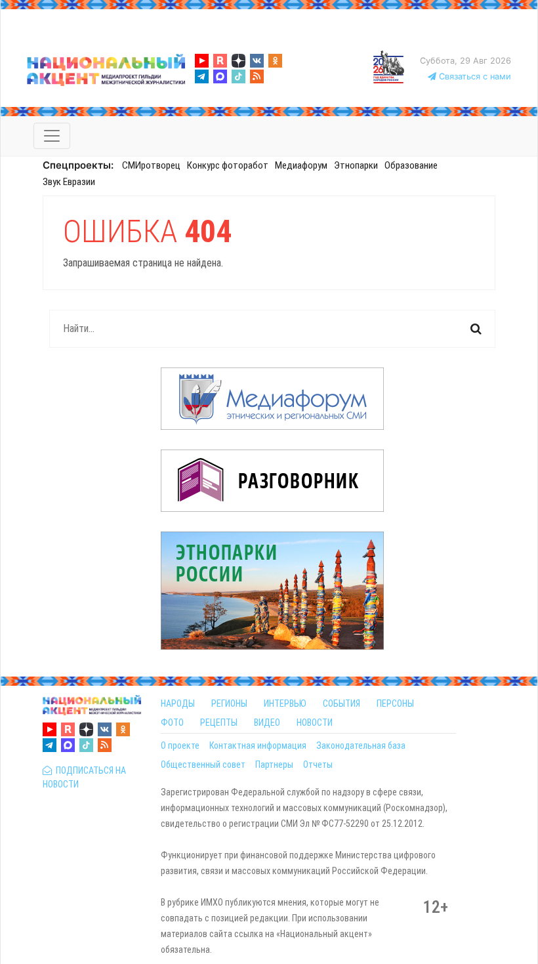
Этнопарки (356, 165)
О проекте (180, 745)
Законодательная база (360, 745)
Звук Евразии (69, 182)
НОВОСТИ (315, 722)
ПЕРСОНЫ (395, 703)
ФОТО (172, 722)
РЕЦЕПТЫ (219, 722)
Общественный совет (203, 764)
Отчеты (318, 764)
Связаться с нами (473, 76)
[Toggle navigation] (51, 136)
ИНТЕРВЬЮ (285, 703)
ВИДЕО (267, 722)
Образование (411, 165)
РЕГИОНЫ (229, 703)
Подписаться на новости (84, 777)
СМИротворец (151, 165)
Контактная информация (257, 745)
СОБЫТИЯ (341, 703)
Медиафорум (301, 165)
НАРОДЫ (178, 703)
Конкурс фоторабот (227, 165)
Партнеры (274, 764)
